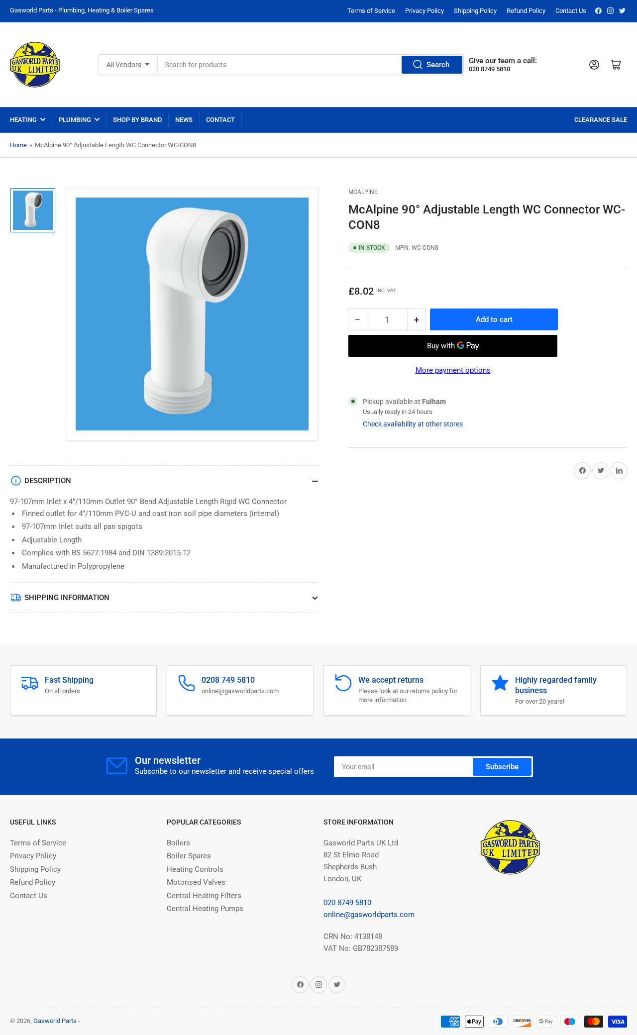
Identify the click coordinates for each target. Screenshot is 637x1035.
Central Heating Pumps (205, 908)
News (184, 119)
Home (18, 145)
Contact (220, 119)
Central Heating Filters (204, 895)
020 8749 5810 (347, 902)
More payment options (453, 370)
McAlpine (363, 192)
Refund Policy (526, 10)
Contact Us (570, 10)
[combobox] (311, 64)
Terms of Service (371, 10)
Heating (23, 119)
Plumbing (75, 119)
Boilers (178, 842)
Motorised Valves (196, 882)
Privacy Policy (424, 10)
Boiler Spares (189, 855)
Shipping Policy (475, 10)
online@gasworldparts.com (369, 914)
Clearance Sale (600, 119)
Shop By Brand (137, 119)
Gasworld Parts (55, 1021)
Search (437, 64)
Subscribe (502, 766)
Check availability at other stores (413, 424)
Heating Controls (195, 869)
